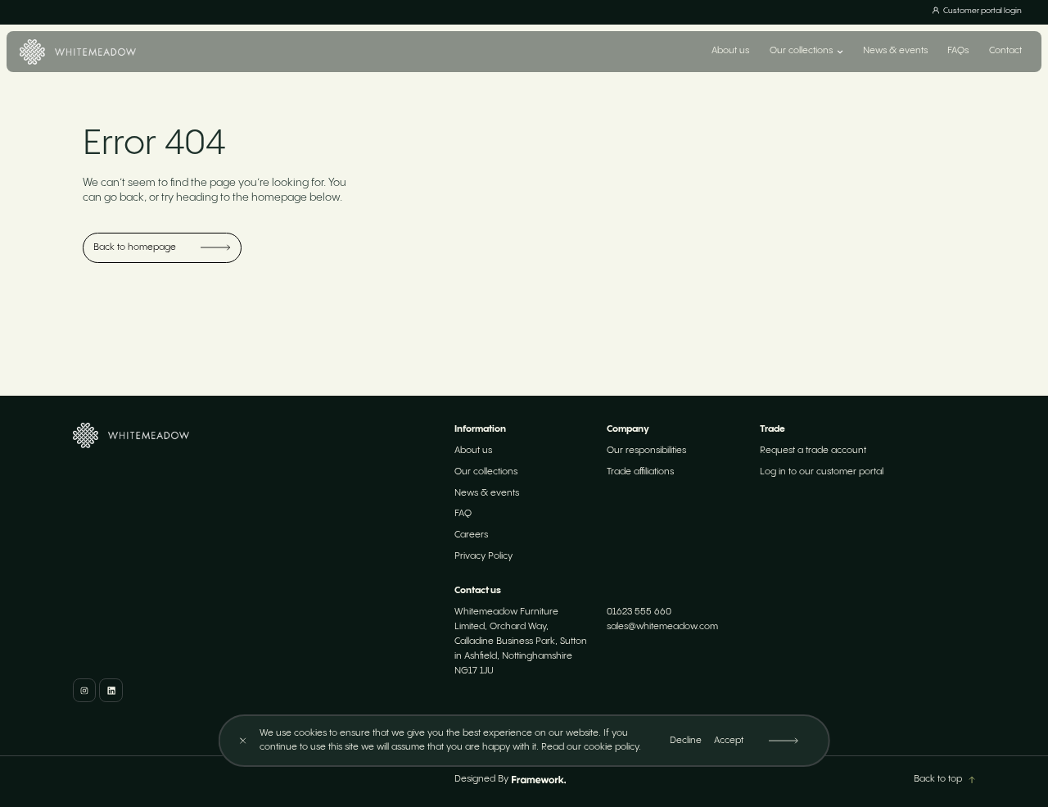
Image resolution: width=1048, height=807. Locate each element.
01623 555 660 (639, 612)
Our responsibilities (646, 451)
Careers (471, 535)
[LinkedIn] (110, 689)
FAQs (958, 51)
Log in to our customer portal (821, 472)
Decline (686, 741)
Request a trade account (813, 451)
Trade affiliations (640, 472)
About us (730, 51)
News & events (895, 51)
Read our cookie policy (590, 747)
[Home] (78, 52)
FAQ (463, 514)
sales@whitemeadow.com (662, 627)
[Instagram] (84, 689)
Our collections (485, 472)
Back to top (938, 779)
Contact (1005, 51)
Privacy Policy (483, 556)
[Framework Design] (539, 780)
